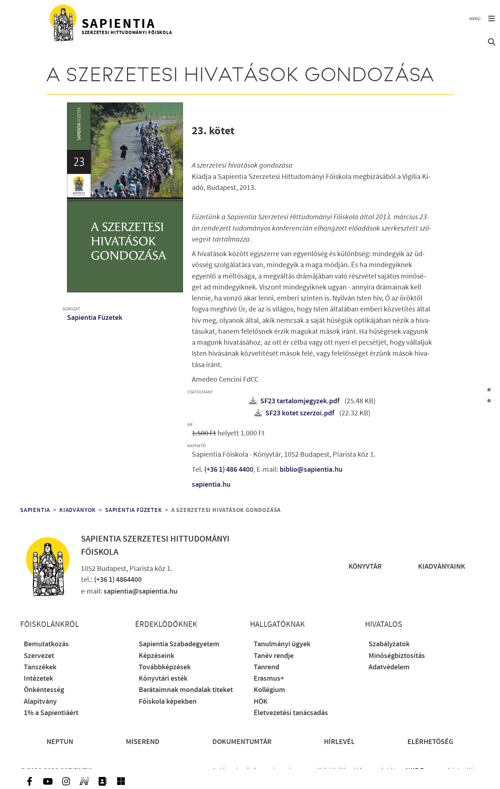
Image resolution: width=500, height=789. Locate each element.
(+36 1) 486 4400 (228, 470)
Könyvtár (365, 567)
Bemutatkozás (46, 644)
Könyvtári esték (163, 679)
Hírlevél (339, 742)
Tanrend (266, 667)
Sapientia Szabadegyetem (179, 644)
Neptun (59, 742)
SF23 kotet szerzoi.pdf (299, 413)
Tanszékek (40, 667)
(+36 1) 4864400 (118, 580)
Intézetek (38, 679)
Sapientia (35, 510)
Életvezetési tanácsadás (291, 713)
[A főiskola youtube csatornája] (47, 781)
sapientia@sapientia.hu (141, 592)
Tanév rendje (274, 656)
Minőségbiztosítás (397, 656)
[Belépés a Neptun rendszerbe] (84, 781)
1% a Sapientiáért (51, 713)
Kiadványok (77, 510)
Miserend (143, 742)
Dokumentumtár (242, 742)
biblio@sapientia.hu (311, 470)
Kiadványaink (441, 567)
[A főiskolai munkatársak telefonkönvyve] (102, 781)
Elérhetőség (430, 742)
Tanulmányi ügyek (282, 644)
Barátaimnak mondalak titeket (186, 690)
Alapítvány (40, 702)
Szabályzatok (389, 644)
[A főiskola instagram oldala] (66, 781)
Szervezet (39, 656)
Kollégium (269, 690)
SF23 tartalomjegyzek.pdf (299, 401)
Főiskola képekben (168, 702)
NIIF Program (426, 771)
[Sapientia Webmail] (121, 781)
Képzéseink (156, 656)
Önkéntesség (44, 690)
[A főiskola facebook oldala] (29, 781)
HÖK (261, 702)
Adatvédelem (389, 667)
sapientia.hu (211, 485)
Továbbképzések (165, 667)
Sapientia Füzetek (94, 318)
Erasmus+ (269, 679)
